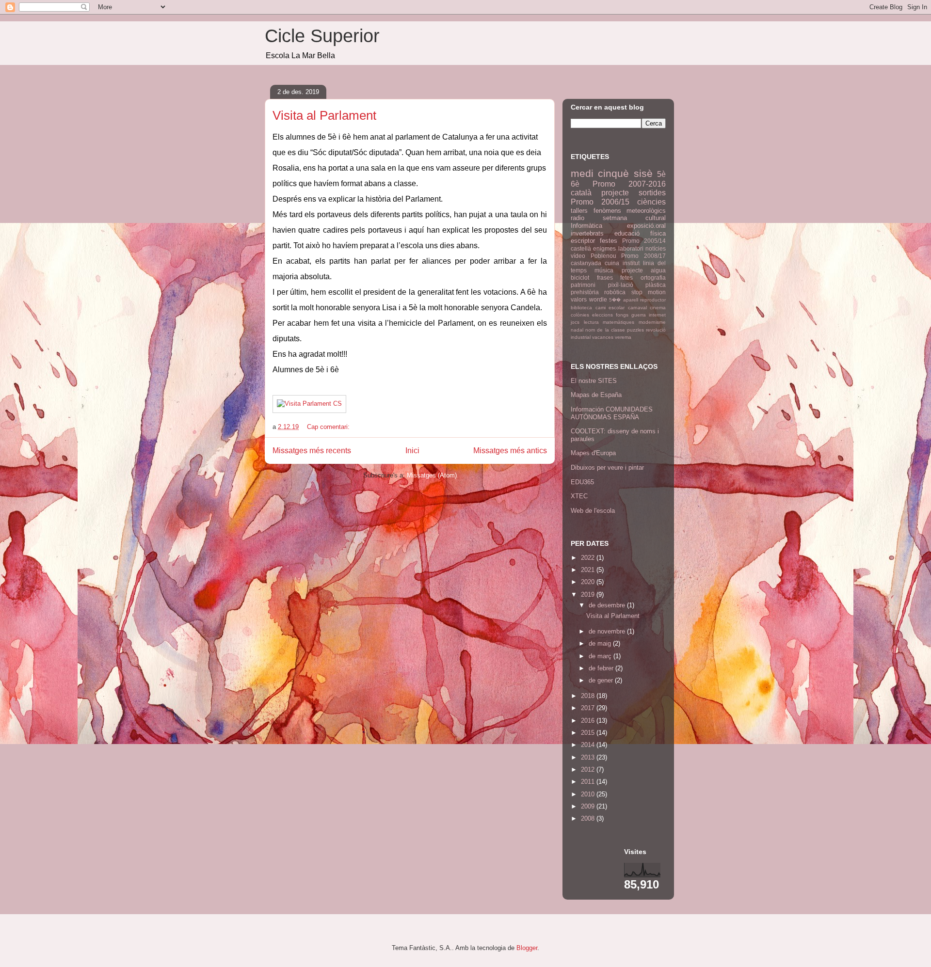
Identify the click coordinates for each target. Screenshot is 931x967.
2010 (588, 794)
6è (575, 184)
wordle (598, 299)
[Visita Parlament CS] (309, 403)
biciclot (580, 277)
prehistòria (585, 292)
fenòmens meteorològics (630, 210)
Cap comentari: (329, 426)
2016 (588, 720)
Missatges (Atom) (432, 475)
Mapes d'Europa (593, 453)
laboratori (630, 248)
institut (631, 263)
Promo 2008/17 (643, 256)
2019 (588, 594)
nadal (577, 330)
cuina (612, 263)
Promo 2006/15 (600, 202)
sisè (643, 173)
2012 (588, 769)
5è (661, 174)
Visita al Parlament (324, 115)
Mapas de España (596, 394)
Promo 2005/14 (644, 241)
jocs (575, 322)
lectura (591, 322)
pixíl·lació (620, 285)
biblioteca (581, 307)
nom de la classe (605, 330)
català (581, 193)
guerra (638, 314)
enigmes (604, 248)
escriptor (583, 240)
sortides (652, 193)
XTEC (579, 496)
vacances (602, 337)
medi (582, 173)
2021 (588, 569)
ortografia (653, 277)
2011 (588, 781)
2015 (588, 732)
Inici (412, 450)
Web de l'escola (593, 510)
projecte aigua (644, 270)
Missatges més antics (510, 450)
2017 (588, 708)
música (603, 270)
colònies (580, 314)
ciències (651, 202)
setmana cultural (634, 218)
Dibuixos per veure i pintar (607, 467)
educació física (640, 233)
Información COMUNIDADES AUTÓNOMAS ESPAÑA (612, 413)
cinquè (613, 173)
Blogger (526, 947)
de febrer (602, 668)
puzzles (635, 330)
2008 (588, 818)
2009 (588, 806)
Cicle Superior (322, 36)
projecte (615, 193)
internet (657, 314)
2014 (588, 744)
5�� (615, 299)
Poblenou (603, 256)
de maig (601, 643)
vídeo (578, 256)
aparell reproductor (644, 299)
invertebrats (587, 233)
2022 (588, 557)
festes (608, 240)
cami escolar (610, 307)
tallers (579, 210)
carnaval (637, 307)
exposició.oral (646, 225)
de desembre (608, 605)
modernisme (652, 322)
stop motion (648, 292)
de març (601, 656)
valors (579, 299)
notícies (655, 248)
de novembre (608, 631)
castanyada (586, 263)
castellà (581, 248)
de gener (602, 680)
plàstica (655, 285)
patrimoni (583, 285)
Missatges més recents (312, 450)
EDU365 (582, 482)
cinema (658, 307)
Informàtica (586, 225)
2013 (588, 757)
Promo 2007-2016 (629, 184)
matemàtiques (618, 322)
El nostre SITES (594, 380)
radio (577, 218)
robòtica (615, 292)
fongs (622, 314)
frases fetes (615, 277)
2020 (588, 582)
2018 (588, 695)
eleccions (602, 314)
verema (623, 337)
